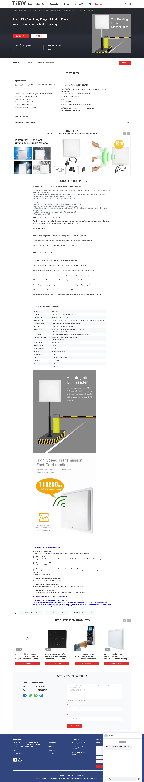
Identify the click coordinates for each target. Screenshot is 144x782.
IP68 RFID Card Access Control (31, 613)
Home (15, 10)
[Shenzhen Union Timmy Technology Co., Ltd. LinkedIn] (15, 760)
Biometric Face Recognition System (79, 753)
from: (70, 705)
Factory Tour (51, 746)
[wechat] (36, 695)
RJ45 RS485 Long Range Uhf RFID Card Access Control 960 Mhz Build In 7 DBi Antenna (116, 656)
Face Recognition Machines (79, 743)
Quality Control (52, 750)
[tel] (46, 695)
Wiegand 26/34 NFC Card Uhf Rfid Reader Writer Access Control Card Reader (27, 656)
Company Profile (52, 742)
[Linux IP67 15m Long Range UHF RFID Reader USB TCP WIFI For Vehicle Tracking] (111, 33)
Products (22, 10)
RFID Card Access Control (34, 10)
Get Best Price (21, 36)
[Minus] (139, 736)
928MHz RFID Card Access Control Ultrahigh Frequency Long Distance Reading (56, 656)
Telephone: (71, 715)
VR (89, 4)
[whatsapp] (30, 695)
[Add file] (105, 779)
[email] (25, 695)
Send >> (101, 767)
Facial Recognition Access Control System (79, 747)
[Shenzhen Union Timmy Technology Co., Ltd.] (19, 3)
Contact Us (51, 754)
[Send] (139, 779)
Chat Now (39, 36)
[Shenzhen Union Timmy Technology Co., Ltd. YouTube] (20, 760)
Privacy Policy (80, 775)
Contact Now (74, 726)
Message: (71, 682)
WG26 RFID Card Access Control (57, 613)
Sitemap (62, 775)
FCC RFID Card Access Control (82, 613)
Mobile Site (70, 775)
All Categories (75, 758)
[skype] (41, 695)
